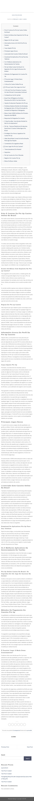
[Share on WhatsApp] (9, 724)
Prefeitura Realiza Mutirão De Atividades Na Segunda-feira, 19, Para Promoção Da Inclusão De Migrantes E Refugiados (16, 108)
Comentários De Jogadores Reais (13, 143)
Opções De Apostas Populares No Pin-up (16, 103)
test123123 (4, 768)
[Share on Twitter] (15, 724)
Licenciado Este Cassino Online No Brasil (15, 54)
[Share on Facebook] (12, 724)
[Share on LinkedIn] (24, 724)
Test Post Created (6, 771)
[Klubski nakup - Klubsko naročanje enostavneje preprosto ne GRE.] (17, 6)
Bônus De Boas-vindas (10, 161)
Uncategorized (17, 15)
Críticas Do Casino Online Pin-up (13, 84)
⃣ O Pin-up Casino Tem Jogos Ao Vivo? (15, 87)
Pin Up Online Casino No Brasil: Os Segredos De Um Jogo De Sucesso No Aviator (15, 69)
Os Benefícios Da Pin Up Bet (12, 95)
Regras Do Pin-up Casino (11, 40)
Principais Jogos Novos (11, 51)
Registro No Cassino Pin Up (12, 158)
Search (3, 755)
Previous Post (5, 747)
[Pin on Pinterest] (21, 724)
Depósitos (7, 152)
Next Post (30, 747)
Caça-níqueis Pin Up (10, 48)
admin (25, 19)
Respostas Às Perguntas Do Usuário (14, 118)
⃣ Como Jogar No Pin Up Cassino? (13, 146)
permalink (29, 730)
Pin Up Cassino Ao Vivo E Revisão (13, 155)
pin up (13, 180)
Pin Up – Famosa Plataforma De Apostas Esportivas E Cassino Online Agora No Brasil (15, 128)
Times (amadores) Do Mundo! (12, 149)
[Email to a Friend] (18, 724)
